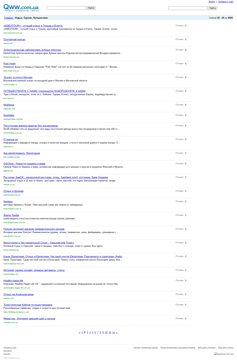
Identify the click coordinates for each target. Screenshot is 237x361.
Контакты (7, 351)
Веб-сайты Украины (206, 347)
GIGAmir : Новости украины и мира (24, 163)
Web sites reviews (226, 347)
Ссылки (6, 354)
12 (113, 332)
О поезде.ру (10, 139)
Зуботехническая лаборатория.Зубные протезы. (32, 49)
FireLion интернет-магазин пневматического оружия (33, 228)
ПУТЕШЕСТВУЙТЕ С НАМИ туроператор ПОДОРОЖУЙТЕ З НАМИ (44, 91)
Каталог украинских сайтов (146, 347)
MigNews (8, 104)
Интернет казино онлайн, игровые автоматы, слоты (34, 270)
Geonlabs (8, 115)
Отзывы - (181, 26)
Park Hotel (9, 63)
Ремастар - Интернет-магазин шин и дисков (29, 318)
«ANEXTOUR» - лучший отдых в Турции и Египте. (33, 25)
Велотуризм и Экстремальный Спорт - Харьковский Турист (38, 242)
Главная (8, 18)
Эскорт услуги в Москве (17, 77)
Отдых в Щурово (13, 191)
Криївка (7, 201)
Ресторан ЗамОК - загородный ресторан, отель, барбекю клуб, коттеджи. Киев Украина (55, 177)
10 (106, 332)
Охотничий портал (14, 39)
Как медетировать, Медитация (21, 153)
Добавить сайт (226, 1)
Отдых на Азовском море (18, 294)
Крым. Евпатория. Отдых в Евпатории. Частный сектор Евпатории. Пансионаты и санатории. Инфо (62, 256)
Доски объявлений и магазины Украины (177, 347)
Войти (212, 1)
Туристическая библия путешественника (27, 304)
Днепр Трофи (11, 215)
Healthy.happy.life (13, 280)
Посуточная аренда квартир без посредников (30, 125)
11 (110, 332)
